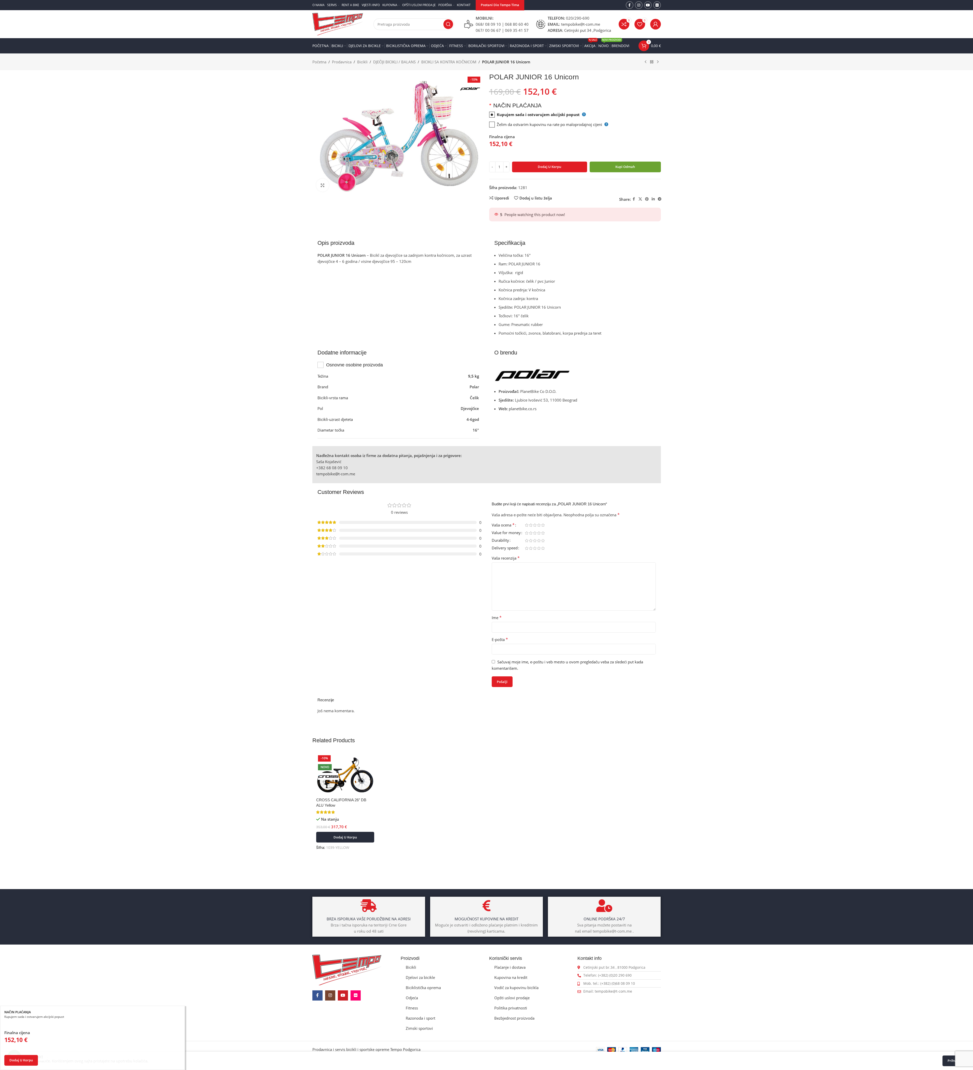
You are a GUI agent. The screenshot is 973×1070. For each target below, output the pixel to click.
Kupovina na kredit (510, 977)
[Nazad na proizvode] (652, 62)
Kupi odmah (625, 166)
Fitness (412, 1007)
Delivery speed (505, 548)
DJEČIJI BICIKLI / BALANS (394, 61)
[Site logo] (337, 23)
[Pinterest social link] (647, 199)
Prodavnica (342, 61)
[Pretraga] (448, 24)
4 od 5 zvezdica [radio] (539, 525)
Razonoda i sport (420, 1018)
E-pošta (500, 639)
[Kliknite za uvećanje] (322, 185)
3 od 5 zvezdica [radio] (535, 525)
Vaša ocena (503, 525)
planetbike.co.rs (522, 408)
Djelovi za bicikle (420, 977)
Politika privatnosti (510, 1007)
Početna (319, 61)
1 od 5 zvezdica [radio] (527, 525)
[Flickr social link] (657, 5)
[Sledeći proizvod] (658, 62)
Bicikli (362, 61)
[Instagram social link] (639, 5)
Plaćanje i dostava (510, 967)
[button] (345, 837)
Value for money (506, 533)
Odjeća (412, 997)
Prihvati (954, 1060)
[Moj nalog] (655, 24)
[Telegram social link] (659, 199)
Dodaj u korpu (549, 166)
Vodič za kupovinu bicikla (516, 987)
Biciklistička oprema (423, 987)
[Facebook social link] (629, 5)
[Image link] (346, 969)
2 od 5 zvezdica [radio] (531, 525)
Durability (500, 540)
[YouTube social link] (648, 5)
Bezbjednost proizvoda (514, 1018)
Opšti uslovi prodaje (512, 997)
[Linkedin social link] (653, 199)
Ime (497, 617)
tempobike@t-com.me (335, 473)
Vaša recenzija (506, 558)
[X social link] (640, 199)
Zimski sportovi (419, 1028)
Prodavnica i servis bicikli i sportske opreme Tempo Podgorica (366, 1049)
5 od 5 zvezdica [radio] (543, 525)
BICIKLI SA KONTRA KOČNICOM (448, 61)
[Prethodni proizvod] (646, 62)
